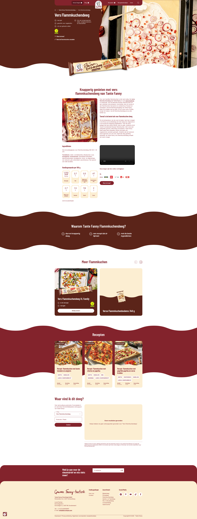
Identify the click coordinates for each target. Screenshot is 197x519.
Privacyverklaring (67, 516)
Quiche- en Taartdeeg (109, 499)
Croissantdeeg (107, 502)
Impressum (58, 516)
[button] (81, 2)
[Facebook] (140, 494)
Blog (85, 2)
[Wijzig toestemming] (5, 514)
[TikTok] (135, 494)
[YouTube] (131, 494)
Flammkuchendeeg (108, 497)
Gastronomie (106, 504)
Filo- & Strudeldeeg (108, 501)
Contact (91, 495)
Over (131, 2)
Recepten (110, 2)
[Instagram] (121, 494)
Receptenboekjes (123, 2)
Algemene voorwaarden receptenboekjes (84, 516)
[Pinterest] (126, 494)
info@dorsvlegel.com (65, 510)
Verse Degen (76, 2)
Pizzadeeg (106, 495)
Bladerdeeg (106, 493)
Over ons (91, 493)
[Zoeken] (138, 3)
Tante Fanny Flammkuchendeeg (67, 10)
